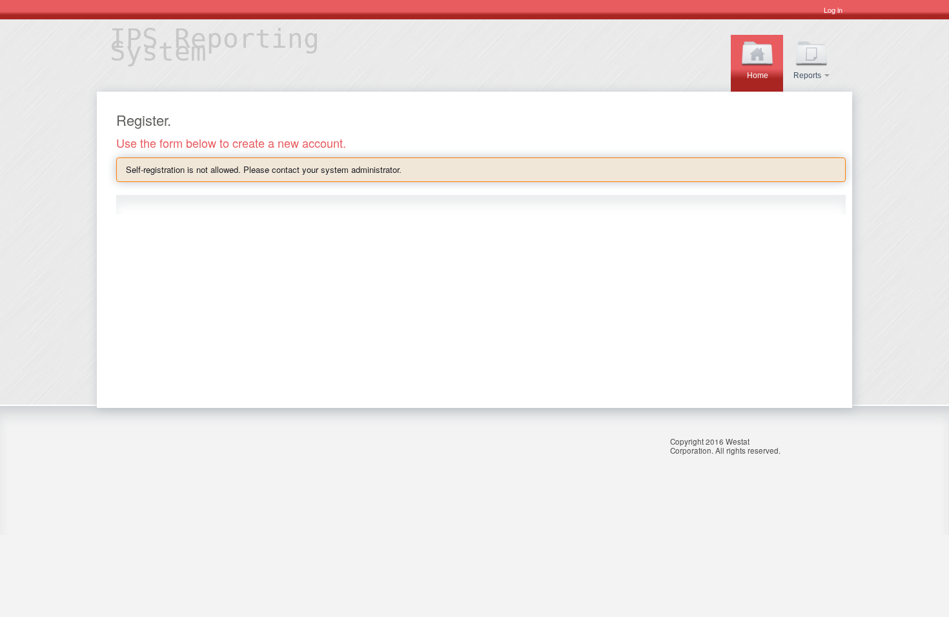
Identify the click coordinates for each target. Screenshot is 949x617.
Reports (808, 75)
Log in (833, 10)
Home (757, 75)
